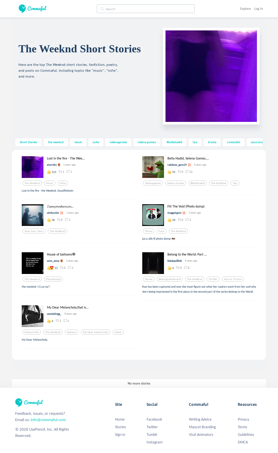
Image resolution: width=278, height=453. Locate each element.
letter (118, 332)
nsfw (96, 142)
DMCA (243, 442)
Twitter (152, 427)
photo (148, 231)
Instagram (154, 442)
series (148, 279)
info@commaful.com (48, 419)
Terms (242, 427)
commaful (233, 142)
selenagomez (118, 142)
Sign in (120, 434)
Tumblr (152, 434)
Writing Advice (200, 419)
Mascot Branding (202, 427)
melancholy (32, 332)
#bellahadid (174, 142)
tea (195, 142)
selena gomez (147, 142)
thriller (213, 279)
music (78, 142)
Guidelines (246, 434)
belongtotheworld (170, 279)
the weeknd (56, 142)
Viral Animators (201, 434)
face (161, 231)
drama (212, 142)
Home (120, 419)
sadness (72, 332)
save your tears (261, 142)
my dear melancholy (96, 332)
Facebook (154, 419)
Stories (120, 427)
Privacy (243, 419)
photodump (53, 279)
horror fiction (233, 279)
